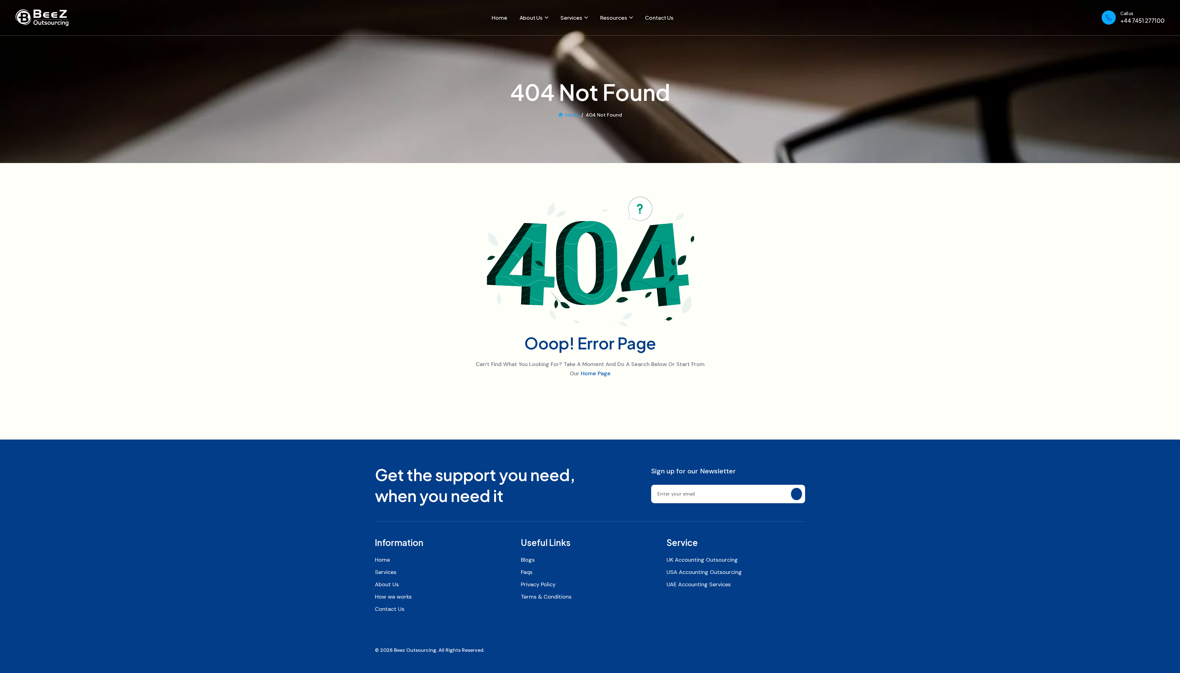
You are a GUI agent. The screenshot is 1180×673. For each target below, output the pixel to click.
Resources (613, 17)
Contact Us (659, 17)
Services (571, 17)
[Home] (42, 17)
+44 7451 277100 (1142, 20)
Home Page (596, 373)
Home (499, 17)
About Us (531, 17)
